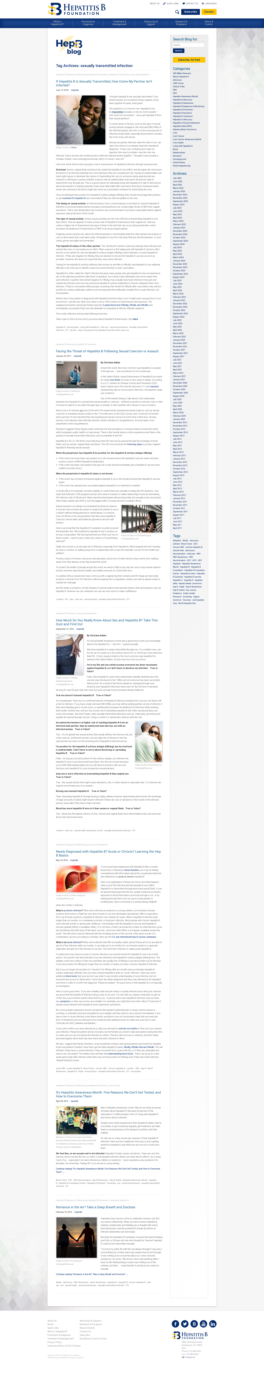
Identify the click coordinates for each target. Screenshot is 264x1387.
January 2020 (179, 419)
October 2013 (179, 429)
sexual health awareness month (88, 830)
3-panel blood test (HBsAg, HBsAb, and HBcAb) (125, 305)
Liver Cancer (114, 1085)
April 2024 (177, 254)
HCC (189, 560)
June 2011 (177, 521)
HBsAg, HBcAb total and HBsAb (139, 1047)
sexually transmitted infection (111, 599)
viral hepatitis (198, 600)
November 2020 (180, 386)
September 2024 (180, 241)
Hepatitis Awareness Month (135, 1180)
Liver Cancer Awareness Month (187, 139)
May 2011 (177, 525)
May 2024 (177, 251)
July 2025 (177, 208)
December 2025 (180, 194)
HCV (195, 560)
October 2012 (179, 468)
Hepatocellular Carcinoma (184, 129)
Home (50, 1324)
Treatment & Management (119, 23)
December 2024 (180, 231)
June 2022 (177, 323)
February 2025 (179, 224)
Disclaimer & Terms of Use (93, 1338)
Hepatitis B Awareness (183, 103)
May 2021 (177, 366)
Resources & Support (151, 23)
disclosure (67, 1282)
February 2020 (179, 416)
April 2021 (177, 369)
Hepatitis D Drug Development (186, 123)
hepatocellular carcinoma (190, 583)
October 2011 (179, 508)
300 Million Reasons (182, 73)
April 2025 (177, 218)
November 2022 (180, 307)
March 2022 (178, 333)
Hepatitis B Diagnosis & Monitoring (71, 74)
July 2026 (177, 178)
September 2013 (180, 432)
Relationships (179, 152)
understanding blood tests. (121, 1053)
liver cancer (191, 590)
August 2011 (178, 515)
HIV (66, 599)
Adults (59, 1282)
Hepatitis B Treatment (119, 74)
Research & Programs (181, 23)
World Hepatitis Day (182, 166)
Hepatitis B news (188, 573)
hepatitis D (188, 580)
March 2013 (178, 452)
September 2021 (180, 353)
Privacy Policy (54, 1342)
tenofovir (177, 600)
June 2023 (177, 284)
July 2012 (177, 478)
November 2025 (180, 198)
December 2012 (180, 462)
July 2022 (177, 320)
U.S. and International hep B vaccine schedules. (134, 937)
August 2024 (178, 244)
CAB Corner (178, 83)
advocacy (177, 80)
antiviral (176, 544)
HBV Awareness (81, 1282)
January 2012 (179, 498)
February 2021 (179, 376)
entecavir (191, 553)
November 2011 (180, 505)
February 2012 (179, 495)
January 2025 (179, 227)
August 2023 (178, 277)
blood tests (71, 976)
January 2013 (179, 459)
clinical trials (178, 550)
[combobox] (188, 45)
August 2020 (178, 396)
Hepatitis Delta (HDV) (182, 126)
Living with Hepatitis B (139, 74)
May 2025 (177, 214)
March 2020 (178, 412)
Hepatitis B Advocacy (65, 344)
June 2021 (177, 363)
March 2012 (178, 492)
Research (177, 156)
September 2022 (180, 313)
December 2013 (180, 422)
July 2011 (177, 518)
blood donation (132, 870)
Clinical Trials (179, 86)
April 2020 (177, 409)
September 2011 (180, 511)
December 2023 (180, 264)
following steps (134, 444)
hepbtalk (75, 90)
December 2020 (180, 383)
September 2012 (180, 472)
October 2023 (179, 270)
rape (72, 599)
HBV (137, 1068)
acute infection (74, 942)
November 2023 (180, 267)
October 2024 (179, 237)
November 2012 (180, 465)
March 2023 (178, 293)
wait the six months (128, 1028)
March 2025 (178, 221)
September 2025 (180, 201)
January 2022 (179, 340)
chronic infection (74, 910)
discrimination (179, 553)
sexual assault (90, 599)
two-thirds (115, 380)
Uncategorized (179, 159)
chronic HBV (101, 1068)
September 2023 (180, 274)
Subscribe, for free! (189, 59)
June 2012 (177, 482)
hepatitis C (178, 580)
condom (60, 599)
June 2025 (177, 211)
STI (66, 330)
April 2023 (177, 290)
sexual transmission (119, 327)
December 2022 (180, 303)
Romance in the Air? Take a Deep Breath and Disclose (95, 1207)
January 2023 (179, 300)
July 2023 (177, 280)
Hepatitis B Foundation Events (72, 1183)
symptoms (65, 1001)
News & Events (209, 23)
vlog (175, 603)
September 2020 (180, 393)
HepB (80, 1071)
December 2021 (180, 343)
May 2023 (177, 287)
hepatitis (177, 563)
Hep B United (115, 1180)
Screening (111, 1183)
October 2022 (179, 310)
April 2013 (177, 449)
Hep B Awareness (100, 1180)
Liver (175, 133)
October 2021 (179, 350)
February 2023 (179, 297)
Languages (211, 3)
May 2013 (177, 445)
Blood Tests (88, 1068)
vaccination (136, 1071)
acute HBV (61, 1068)
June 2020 (177, 402)
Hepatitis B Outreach (96, 1183)
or (126, 876)
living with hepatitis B (89, 327)
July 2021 (177, 360)
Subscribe (190, 11)
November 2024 (180, 234)
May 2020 (177, 406)
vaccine (73, 330)
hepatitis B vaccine (192, 577)
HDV (175, 93)
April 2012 (177, 488)
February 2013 (179, 455)
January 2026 (179, 191)
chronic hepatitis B (116, 1068)
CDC (70, 1180)
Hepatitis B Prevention (98, 74)
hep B (143, 1068)
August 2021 (178, 356)
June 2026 (177, 181)
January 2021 (179, 379)
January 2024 (179, 260)
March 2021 (178, 373)
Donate (209, 11)
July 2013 (177, 439)
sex (118, 1183)
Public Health (189, 593)
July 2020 (177, 399)
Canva (73, 147)
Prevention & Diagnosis (88, 23)
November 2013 (180, 426)
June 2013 (177, 442)
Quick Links (173, 3)
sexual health (71, 1285)
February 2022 (179, 336)
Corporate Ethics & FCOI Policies (64, 1345)
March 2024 (178, 257)
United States (179, 162)
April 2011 (177, 528)
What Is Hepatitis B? (57, 23)
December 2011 (180, 501)
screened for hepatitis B (74, 198)
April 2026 (177, 185)
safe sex (104, 327)
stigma (196, 596)
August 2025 (178, 204)
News (175, 149)
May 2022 (177, 326)
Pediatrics (177, 593)
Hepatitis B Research (182, 113)
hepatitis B (60, 327)
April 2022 (177, 330)
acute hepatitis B (74, 1068)
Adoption (177, 540)
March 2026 (178, 188)
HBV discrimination (82, 1180)
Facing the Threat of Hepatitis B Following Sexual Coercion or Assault (107, 351)
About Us (155, 3)
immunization (73, 327)
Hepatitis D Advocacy (182, 119)
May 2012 (177, 485)
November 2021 (180, 346)
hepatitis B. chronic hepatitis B (131, 1282)
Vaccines (187, 600)
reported (154, 386)
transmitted (117, 112)
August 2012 (178, 475)
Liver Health (178, 142)
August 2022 (178, 317)
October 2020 (179, 389)
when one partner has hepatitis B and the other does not (103, 330)
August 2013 (178, 435)
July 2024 (177, 247)
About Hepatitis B (181, 76)
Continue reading (108, 1170)
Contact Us (192, 3)
